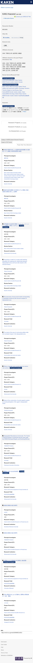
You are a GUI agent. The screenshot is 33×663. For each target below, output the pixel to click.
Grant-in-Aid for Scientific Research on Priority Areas (15, 549)
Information (4, 641)
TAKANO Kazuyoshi (8, 410)
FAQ (2, 647)
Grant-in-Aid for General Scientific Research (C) (14, 612)
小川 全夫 (6, 603)
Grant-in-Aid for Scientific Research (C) (12, 243)
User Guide (4, 644)
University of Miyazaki (9, 588)
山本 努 (5, 512)
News (2, 650)
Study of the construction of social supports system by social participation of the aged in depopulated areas (16, 402)
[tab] (17, 123)
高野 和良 (6, 158)
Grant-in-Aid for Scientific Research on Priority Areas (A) (16, 521)
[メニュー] (31, 2)
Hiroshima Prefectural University (11, 526)
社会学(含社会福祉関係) (8, 80)
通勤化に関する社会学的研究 (11, 471)
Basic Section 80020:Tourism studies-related (13, 248)
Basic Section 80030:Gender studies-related (13, 174)
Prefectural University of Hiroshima (11, 465)
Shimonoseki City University (10, 253)
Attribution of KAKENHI (6, 655)
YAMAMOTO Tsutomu (8, 446)
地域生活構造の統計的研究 (10, 505)
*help (29, 16)
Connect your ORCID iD (22, 16)
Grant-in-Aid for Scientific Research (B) (12, 167)
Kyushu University (8, 183)
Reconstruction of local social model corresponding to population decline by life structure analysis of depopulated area (16, 298)
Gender (21, 82)
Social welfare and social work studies (12, 355)
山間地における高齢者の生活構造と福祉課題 (15, 560)
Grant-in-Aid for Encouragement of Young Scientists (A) (16, 489)
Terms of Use (4, 652)
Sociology (21, 88)
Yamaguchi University (9, 622)
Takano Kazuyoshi (8, 271)
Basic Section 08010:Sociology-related (12, 86)
